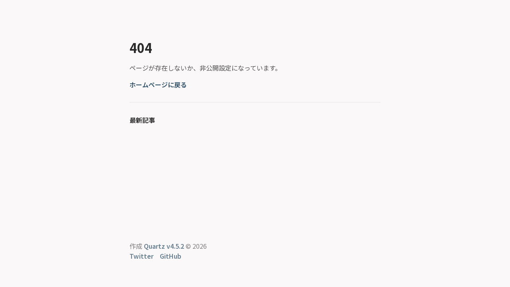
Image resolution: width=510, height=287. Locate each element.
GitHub (170, 256)
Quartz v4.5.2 (164, 246)
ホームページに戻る (158, 84)
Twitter (141, 256)
